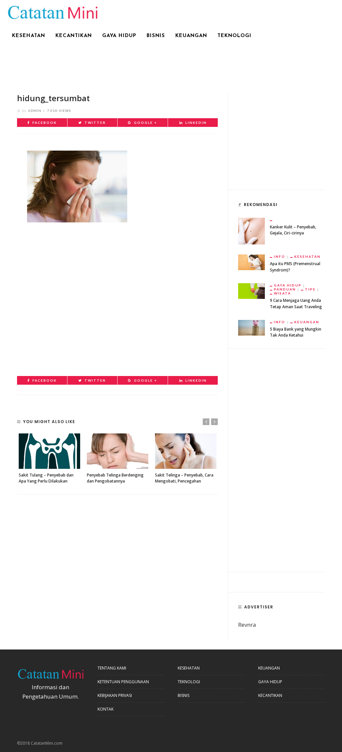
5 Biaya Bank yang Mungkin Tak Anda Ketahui (295, 332)
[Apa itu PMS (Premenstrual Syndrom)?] (251, 261)
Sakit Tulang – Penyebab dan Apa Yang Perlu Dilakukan (46, 478)
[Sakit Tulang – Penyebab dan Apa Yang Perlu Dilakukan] (49, 450)
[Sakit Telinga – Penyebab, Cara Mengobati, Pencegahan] (185, 450)
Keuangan (191, 35)
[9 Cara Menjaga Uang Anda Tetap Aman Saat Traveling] (251, 290)
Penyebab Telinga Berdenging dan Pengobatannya (115, 478)
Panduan (285, 289)
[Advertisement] (171, 66)
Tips (310, 289)
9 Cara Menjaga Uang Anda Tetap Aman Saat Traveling (296, 303)
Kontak (106, 709)
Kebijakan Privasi (115, 695)
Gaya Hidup (119, 35)
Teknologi (234, 35)
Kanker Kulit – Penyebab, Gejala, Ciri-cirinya (293, 230)
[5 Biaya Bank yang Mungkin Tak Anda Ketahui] (251, 327)
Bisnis (156, 35)
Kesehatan (28, 35)
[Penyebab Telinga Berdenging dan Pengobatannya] (117, 450)
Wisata (282, 293)
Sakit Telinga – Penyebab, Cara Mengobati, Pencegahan (184, 478)
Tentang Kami (112, 668)
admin (34, 111)
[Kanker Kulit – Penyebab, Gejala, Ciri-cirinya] (251, 230)
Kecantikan (73, 35)
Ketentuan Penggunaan (123, 682)
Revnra (247, 624)
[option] (49, 458)
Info (279, 256)
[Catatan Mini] (52, 11)
